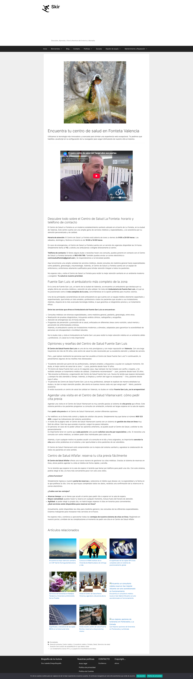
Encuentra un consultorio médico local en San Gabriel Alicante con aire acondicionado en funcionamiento (123, 596)
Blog (67, 49)
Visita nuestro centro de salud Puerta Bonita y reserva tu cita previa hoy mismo (92, 629)
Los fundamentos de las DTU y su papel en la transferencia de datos (73, 649)
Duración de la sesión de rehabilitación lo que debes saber (69, 646)
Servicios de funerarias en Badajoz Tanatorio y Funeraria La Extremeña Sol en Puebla (61, 596)
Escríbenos (102, 663)
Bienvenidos (55, 49)
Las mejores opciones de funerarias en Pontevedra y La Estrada (122, 628)
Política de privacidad (87, 667)
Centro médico (68, 644)
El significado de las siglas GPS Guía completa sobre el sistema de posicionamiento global (122, 563)
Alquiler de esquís (112, 49)
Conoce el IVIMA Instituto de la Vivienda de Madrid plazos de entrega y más (92, 563)
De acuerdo (141, 676)
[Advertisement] (95, 24)
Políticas (87, 49)
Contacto (76, 49)
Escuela (99, 49)
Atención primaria (56, 644)
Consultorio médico (80, 644)
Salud (95, 644)
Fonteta (89, 644)
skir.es (117, 663)
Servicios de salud (104, 644)
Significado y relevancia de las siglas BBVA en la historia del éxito (62, 628)
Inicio (45, 49)
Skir (55, 6)
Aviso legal (83, 663)
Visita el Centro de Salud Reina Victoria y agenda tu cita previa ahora (92, 595)
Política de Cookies (86, 671)
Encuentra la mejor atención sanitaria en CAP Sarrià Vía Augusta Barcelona (62, 562)
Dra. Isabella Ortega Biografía (51, 663)
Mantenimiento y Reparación (135, 49)
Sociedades (54, 642)
